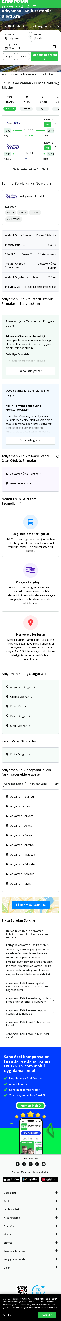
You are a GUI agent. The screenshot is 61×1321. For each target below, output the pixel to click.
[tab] (15, 26)
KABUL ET (47, 1314)
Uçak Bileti (10, 1192)
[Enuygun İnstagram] (24, 1164)
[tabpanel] (30, 47)
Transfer (9, 1226)
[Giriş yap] (28, 6)
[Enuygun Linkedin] (37, 1164)
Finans (7, 1234)
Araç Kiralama (12, 1217)
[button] (30, 905)
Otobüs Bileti (13, 74)
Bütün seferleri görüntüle (29, 169)
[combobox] (18, 38)
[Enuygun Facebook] (18, 1164)
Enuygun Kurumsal (14, 1250)
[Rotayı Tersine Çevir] (31, 37)
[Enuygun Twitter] (31, 1164)
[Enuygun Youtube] (44, 1164)
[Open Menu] (34, 6)
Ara (47, 124)
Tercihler (8, 1314)
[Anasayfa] (3, 74)
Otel (6, 1201)
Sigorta (8, 1242)
